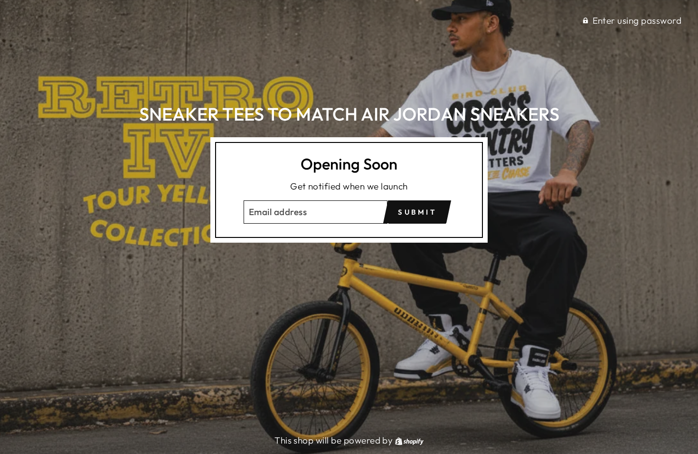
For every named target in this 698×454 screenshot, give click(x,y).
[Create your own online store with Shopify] (409, 440)
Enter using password (637, 20)
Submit (417, 212)
